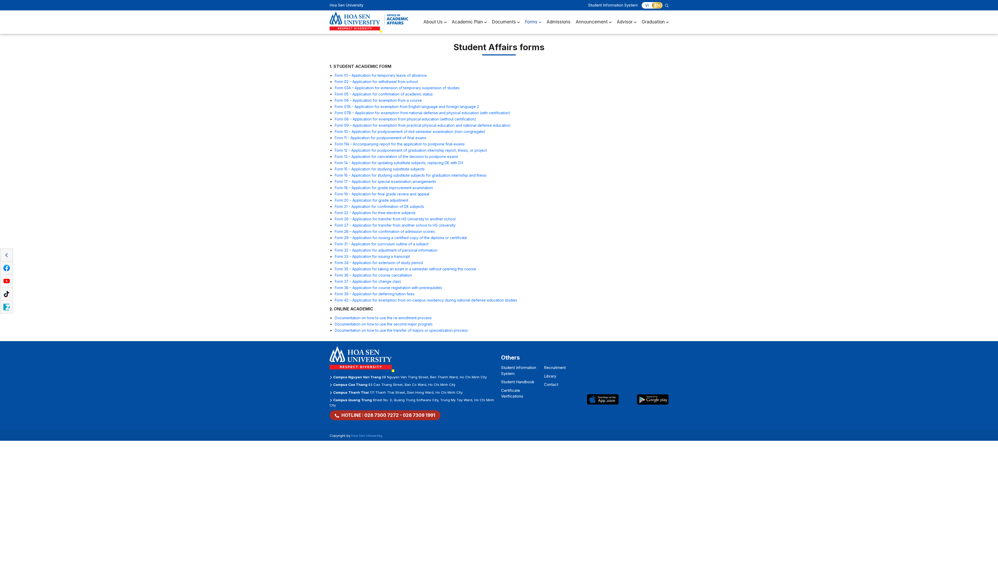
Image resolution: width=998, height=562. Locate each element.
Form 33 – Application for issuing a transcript (372, 256)
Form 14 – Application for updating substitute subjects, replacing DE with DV (399, 163)
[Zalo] (6, 307)
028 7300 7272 (381, 415)
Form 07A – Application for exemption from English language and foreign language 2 (407, 106)
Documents (504, 21)
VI (647, 5)
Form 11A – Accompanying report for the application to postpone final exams (400, 144)
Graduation (653, 21)
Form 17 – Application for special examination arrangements (385, 181)
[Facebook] (6, 268)
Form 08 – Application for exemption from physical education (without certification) (405, 119)
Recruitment (555, 367)
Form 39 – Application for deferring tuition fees (375, 294)
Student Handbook (517, 381)
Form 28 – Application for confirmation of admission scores (385, 231)
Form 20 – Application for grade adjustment (371, 200)
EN (657, 5)
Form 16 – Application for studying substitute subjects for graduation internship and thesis (411, 175)
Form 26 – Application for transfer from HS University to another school (395, 219)
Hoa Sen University (366, 435)
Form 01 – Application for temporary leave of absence (381, 75)
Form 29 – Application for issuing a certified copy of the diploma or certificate (401, 237)
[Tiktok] (6, 294)
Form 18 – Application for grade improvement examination (384, 188)
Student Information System (613, 5)
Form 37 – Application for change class (368, 281)
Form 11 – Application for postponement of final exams (380, 138)
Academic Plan (467, 21)
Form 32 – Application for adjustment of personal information (386, 250)
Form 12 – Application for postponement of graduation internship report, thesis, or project (411, 150)
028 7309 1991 (419, 415)
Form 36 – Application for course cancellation (373, 275)
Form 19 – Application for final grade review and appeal (382, 194)
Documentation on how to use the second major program (383, 324)
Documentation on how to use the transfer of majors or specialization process (401, 330)
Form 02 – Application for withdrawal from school (376, 81)
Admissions (558, 21)
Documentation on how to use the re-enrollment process (383, 318)
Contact (551, 384)
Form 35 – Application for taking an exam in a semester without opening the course (405, 269)
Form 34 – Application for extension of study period (379, 262)
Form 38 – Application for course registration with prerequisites (388, 287)
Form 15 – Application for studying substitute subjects (380, 169)
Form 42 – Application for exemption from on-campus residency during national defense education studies (426, 300)
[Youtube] (6, 281)
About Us (433, 21)
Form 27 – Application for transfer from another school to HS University (395, 225)
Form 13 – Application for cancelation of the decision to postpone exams (396, 156)
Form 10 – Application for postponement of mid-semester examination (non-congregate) (410, 131)
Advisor (625, 21)
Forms (531, 21)
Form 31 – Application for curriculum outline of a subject (382, 244)
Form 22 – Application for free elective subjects (375, 212)
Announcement (592, 21)
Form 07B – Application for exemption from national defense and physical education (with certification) (422, 113)
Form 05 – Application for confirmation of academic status (384, 94)
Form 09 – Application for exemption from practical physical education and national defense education (422, 125)
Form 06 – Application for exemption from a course (378, 100)
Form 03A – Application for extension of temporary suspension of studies (397, 88)
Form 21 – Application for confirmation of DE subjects (379, 206)
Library (550, 376)
